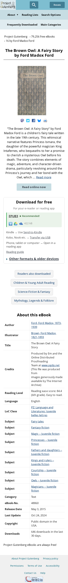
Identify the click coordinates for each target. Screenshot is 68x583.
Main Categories (51, 24)
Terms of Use (35, 565)
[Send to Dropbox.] (10, 223)
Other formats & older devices (34, 259)
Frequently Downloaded (22, 24)
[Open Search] (34, 5)
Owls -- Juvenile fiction (44, 480)
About (12, 14)
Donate (57, 4)
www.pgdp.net (50, 365)
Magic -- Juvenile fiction (45, 434)
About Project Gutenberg (25, 558)
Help (42, 572)
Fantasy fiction (40, 427)
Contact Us (30, 572)
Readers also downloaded (34, 274)
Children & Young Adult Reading (34, 283)
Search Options (51, 14)
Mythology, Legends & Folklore (34, 300)
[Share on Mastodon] (22, 120)
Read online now (34, 187)
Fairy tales (37, 421)
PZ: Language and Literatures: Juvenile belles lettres (43, 411)
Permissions (17, 565)
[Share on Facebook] (33, 120)
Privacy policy (50, 558)
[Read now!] (31, 114)
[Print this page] (45, 120)
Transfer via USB (40, 237)
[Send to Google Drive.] (16, 223)
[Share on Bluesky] (39, 120)
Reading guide (15, 252)
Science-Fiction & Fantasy (34, 292)
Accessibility (53, 565)
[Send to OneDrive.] (21, 223)
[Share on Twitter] (28, 120)
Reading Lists (30, 14)
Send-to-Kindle (32, 232)
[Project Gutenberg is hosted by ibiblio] (34, 581)
